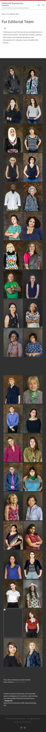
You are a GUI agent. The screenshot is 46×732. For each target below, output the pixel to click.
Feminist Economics (19, 719)
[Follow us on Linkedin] (21, 727)
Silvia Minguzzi (27, 722)
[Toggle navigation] (5, 28)
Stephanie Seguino (20, 682)
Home (4, 14)
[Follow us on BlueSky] (24, 727)
